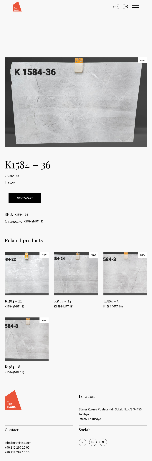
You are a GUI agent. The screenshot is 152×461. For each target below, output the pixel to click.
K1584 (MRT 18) (33, 221)
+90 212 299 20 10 (17, 452)
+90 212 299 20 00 (17, 447)
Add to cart (24, 198)
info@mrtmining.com (18, 443)
